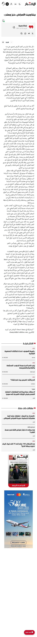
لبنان (33, 348)
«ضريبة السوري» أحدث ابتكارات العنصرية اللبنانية (20, 352)
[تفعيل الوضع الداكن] (19, 4)
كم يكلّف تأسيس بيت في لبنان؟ (23, 380)
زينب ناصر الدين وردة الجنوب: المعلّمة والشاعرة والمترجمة (21, 366)
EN (15, 4)
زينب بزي (33, 357)
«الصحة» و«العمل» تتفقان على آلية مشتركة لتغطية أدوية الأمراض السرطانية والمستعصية (19, 417)
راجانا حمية (22, 25)
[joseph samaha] (3, 4)
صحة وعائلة (31, 427)
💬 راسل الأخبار (29, 632)
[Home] (30, 4)
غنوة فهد (33, 383)
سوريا (33, 389)
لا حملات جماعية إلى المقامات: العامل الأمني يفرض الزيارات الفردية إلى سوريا (20, 393)
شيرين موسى (32, 371)
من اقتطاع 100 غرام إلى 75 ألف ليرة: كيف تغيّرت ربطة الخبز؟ (18, 445)
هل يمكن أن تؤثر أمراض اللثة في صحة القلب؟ (20, 431)
